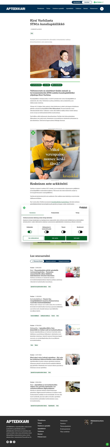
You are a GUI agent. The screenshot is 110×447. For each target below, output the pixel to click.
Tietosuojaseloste (65, 426)
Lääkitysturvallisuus (45, 315)
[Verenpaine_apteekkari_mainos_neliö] (55, 154)
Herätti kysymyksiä (43, 243)
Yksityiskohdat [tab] (55, 212)
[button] (102, 9)
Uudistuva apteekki (58, 8)
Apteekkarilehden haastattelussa (60, 202)
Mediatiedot (64, 421)
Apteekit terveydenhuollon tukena (39, 286)
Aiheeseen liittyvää (38, 261)
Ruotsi (53, 315)
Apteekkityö (69, 8)
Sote (32, 33)
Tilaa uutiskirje (65, 431)
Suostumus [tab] (33, 212)
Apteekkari (86, 2)
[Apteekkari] (15, 8)
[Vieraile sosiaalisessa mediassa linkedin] (7, 442)
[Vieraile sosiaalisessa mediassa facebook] (11, 442)
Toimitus (63, 423)
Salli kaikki (76, 238)
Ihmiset (86, 8)
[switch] (46, 232)
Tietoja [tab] (77, 212)
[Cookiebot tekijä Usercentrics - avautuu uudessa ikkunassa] (80, 208)
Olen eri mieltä (66, 243)
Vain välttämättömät (33, 238)
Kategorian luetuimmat (64, 261)
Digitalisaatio (51, 405)
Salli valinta (55, 238)
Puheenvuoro (94, 8)
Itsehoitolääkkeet (35, 315)
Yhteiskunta (40, 8)
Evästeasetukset (65, 429)
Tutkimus (78, 8)
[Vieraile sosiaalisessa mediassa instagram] (14, 442)
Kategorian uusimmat (51, 261)
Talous (48, 8)
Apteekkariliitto (76, 2)
